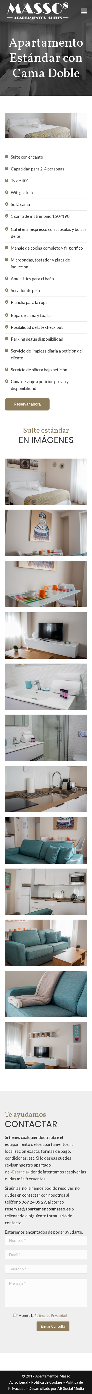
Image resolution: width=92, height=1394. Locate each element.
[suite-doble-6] (46, 635)
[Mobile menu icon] (84, 11)
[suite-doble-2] (46, 482)
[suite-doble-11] (46, 892)
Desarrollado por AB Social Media (56, 1388)
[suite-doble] (46, 994)
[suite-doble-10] (46, 840)
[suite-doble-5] (46, 584)
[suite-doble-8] (46, 738)
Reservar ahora (27, 404)
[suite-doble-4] (46, 533)
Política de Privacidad (50, 1315)
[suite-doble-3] (46, 1045)
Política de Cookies (47, 1382)
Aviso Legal (18, 1382)
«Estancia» (20, 1171)
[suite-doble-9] (46, 789)
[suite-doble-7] (46, 687)
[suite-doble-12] (46, 943)
